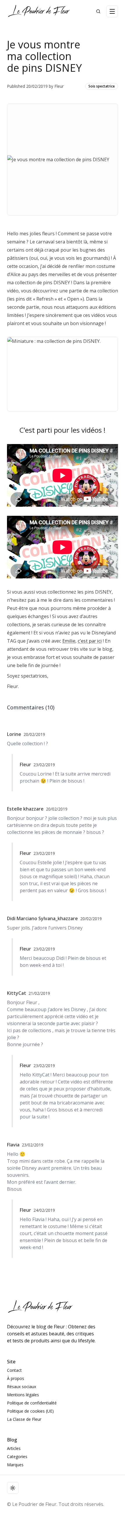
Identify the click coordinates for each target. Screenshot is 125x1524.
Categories (17, 1456)
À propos (15, 1378)
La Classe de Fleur (24, 1419)
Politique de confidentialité (32, 1403)
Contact (14, 1370)
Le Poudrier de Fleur (34, 1504)
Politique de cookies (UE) (30, 1411)
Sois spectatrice (101, 86)
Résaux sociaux (21, 1386)
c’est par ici (90, 641)
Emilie (68, 641)
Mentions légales (23, 1394)
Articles (14, 1448)
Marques (15, 1464)
